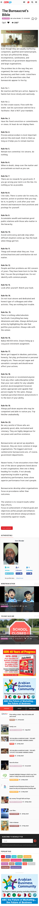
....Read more (19, 578)
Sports (8, 856)
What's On (31, 863)
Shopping (18, 863)
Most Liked (32, 708)
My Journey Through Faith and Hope (20, 799)
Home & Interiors (16, 867)
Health (20, 856)
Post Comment (6, 528)
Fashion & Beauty (16, 860)
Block (28, 573)
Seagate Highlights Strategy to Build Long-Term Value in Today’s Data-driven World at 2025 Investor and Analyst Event (23, 776)
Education (4, 863)
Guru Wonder (17, 18)
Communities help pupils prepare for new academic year (16, 637)
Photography (5, 867)
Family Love (13, 727)
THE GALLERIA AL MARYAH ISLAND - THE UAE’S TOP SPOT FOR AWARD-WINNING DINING (22, 739)
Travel (14, 856)
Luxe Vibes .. (13, 811)
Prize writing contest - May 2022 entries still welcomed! (22, 716)
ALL (3, 856)
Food (24, 863)
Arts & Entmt (5, 860)
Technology (27, 856)
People (12, 863)
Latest (20, 708)
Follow (18, 573)
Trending (6, 708)
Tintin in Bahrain (14, 823)
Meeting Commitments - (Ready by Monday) (13, 604)
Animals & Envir (27, 860)
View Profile (9, 573)
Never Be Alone (14, 763)
